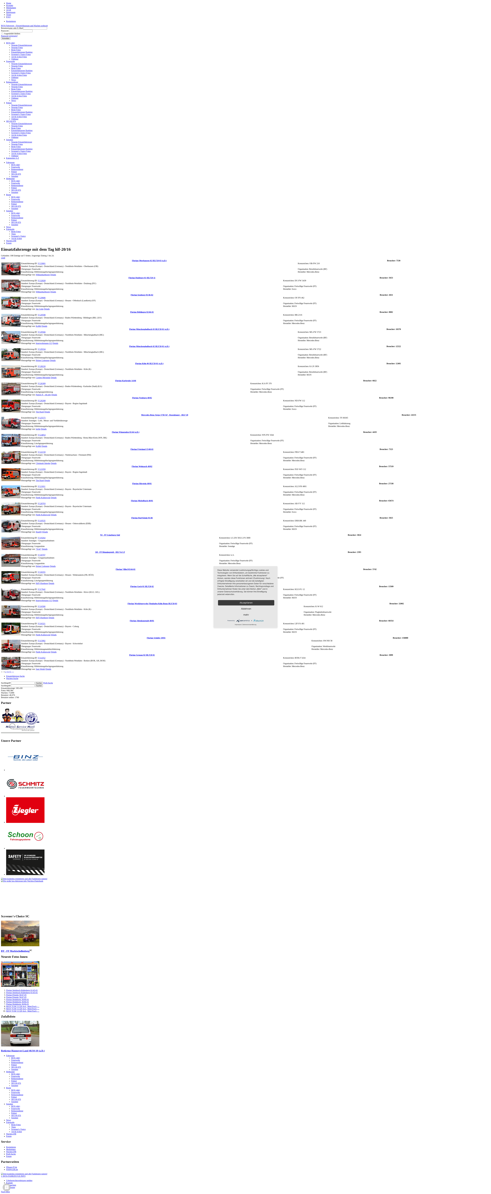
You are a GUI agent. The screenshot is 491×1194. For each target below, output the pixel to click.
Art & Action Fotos (19, 57)
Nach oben (5, 1192)
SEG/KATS (11, 121)
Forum (9, 243)
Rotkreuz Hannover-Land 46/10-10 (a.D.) (23, 1050)
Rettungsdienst (12, 82)
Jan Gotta (39, 309)
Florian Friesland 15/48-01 (142, 449)
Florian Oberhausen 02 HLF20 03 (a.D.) (149, 261)
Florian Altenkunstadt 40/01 (142, 621)
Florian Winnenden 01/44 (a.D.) (125, 432)
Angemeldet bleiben (12, 34)
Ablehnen (246, 608)
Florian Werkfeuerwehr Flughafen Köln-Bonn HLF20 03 (152, 604)
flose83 (39, 532)
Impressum (11, 12)
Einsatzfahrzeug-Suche (15, 676)
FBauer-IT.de (11, 1167)
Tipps (13, 234)
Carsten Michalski (43, 378)
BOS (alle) (10, 43)
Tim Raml (40, 412)
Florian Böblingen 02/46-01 (142, 312)
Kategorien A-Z (12, 158)
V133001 (42, 263)
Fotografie (10, 229)
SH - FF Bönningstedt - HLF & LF (110, 552)
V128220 (42, 366)
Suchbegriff (5, 683)
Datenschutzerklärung (249, 624)
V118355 (41, 572)
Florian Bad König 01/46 (142, 518)
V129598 (42, 315)
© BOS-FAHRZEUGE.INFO (13, 1176)
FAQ (9, 17)
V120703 (42, 503)
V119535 (41, 521)
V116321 (41, 623)
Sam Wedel (40, 669)
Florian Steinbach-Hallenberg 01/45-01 (22, 990)
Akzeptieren (246, 602)
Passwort (4, 31)
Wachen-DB (11, 241)
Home (8, 3)
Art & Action (16, 238)
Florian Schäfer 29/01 (156, 638)
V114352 (41, 658)
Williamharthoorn (43, 275)
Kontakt (10, 5)
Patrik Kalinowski (43, 498)
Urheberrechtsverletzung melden (19, 1180)
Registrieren (11, 21)
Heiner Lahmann (42, 360)
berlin (38, 429)
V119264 (41, 538)
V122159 (42, 452)
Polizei (9, 103)
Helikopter (10, 179)
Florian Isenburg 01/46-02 (142, 295)
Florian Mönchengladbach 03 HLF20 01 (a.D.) (149, 329)
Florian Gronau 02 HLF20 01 (142, 655)
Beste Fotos (16, 50)
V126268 (42, 401)
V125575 (42, 418)
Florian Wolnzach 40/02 (142, 466)
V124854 (42, 435)
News (13, 80)
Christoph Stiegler (43, 463)
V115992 (41, 641)
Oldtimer (14, 59)
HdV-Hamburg (42, 583)
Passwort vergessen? (9, 36)
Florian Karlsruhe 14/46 (125, 381)
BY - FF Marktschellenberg (15, 951)
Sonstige (9, 140)
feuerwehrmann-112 (44, 343)
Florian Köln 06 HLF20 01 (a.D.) (149, 363)
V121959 (42, 469)
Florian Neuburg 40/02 (142, 398)
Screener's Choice (18, 236)
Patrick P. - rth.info (43, 395)
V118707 (41, 555)
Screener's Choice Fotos (21, 54)
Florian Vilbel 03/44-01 (125, 569)
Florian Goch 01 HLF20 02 (142, 586)
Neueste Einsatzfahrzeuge (21, 45)
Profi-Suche (48, 683)
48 (4, 258)
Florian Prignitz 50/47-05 (16, 995)
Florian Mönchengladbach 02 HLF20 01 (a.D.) (149, 346)
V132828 (42, 280)
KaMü (38, 326)
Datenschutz (11, 1185)
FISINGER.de (12, 1169)
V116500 (41, 606)
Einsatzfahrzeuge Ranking (21, 52)
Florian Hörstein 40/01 (142, 483)
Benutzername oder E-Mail (12, 28)
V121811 (41, 486)
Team (9, 15)
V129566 (42, 332)
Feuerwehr (10, 61)
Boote (8, 195)
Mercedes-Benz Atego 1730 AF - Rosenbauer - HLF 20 (164, 415)
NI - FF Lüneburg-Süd (110, 535)
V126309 (42, 383)
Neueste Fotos (17, 47)
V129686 (42, 298)
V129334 (42, 349)
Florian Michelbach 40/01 (142, 501)
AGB (9, 10)
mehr (246, 614)
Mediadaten (11, 8)
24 (2, 258)
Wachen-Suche (12, 678)
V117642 (41, 589)
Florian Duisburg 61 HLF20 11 (142, 278)
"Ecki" (38, 549)
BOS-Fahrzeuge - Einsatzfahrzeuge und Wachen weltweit (24, 26)
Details (53, 275)
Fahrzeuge (10, 162)
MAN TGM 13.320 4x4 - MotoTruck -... (22, 1006)
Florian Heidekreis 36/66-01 (17, 999)
